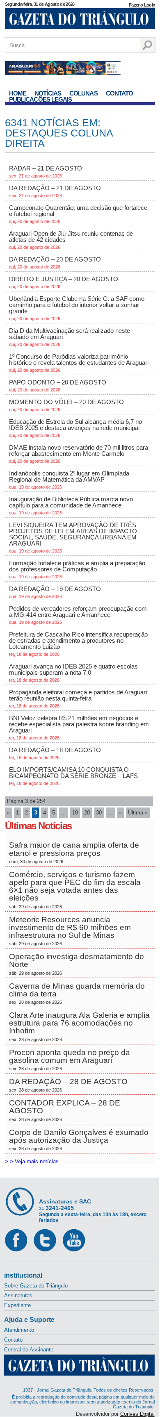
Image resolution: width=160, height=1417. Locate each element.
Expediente (17, 1305)
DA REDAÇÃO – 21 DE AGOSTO (55, 191)
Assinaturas (18, 1295)
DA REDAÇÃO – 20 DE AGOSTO (55, 262)
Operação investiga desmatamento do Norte (76, 963)
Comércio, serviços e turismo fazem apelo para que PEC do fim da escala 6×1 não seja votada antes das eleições (75, 889)
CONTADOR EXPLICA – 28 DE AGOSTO (64, 1110)
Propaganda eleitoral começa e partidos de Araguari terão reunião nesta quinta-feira (78, 698)
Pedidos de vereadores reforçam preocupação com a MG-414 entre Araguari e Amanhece (78, 615)
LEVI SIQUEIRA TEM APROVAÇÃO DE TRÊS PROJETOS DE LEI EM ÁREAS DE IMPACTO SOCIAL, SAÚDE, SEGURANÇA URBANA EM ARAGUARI (73, 537)
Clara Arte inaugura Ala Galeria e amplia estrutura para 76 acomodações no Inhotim (79, 1026)
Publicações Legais (40, 99)
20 (87, 813)
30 (99, 813)
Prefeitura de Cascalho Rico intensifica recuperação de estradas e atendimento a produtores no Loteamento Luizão (78, 644)
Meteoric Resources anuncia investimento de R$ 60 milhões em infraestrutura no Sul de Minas (70, 930)
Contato (119, 93)
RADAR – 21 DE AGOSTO (45, 171)
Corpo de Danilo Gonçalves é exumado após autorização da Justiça (79, 1139)
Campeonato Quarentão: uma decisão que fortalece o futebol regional (78, 214)
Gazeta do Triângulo (80, 20)
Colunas (83, 93)
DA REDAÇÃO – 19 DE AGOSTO (55, 592)
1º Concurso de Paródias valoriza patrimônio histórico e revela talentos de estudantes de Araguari (79, 363)
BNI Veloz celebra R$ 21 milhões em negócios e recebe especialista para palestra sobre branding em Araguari (79, 727)
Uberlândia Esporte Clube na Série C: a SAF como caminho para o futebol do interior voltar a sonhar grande (76, 308)
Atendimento (19, 1330)
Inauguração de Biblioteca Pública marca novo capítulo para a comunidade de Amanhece (71, 505)
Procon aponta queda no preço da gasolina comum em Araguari (69, 1059)
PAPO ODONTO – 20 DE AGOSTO (57, 385)
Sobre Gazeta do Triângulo (36, 1286)
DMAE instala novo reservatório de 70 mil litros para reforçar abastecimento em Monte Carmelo (78, 454)
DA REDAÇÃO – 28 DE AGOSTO (68, 1084)
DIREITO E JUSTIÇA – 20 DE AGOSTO (63, 282)
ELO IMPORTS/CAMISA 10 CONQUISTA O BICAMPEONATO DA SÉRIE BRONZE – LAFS (73, 776)
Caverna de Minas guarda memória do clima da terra (77, 993)
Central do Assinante (28, 1349)
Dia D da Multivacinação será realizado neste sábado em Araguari (69, 337)
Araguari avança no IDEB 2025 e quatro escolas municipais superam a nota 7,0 (73, 672)
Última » (138, 813)
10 (75, 813)
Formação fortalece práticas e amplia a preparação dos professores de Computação (77, 569)
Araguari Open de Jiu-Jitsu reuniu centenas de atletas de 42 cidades (71, 240)
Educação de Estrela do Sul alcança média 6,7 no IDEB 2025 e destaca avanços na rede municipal (75, 428)
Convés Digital (137, 1414)
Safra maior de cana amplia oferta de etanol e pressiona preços (74, 852)
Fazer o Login (142, 4)
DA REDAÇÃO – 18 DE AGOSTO (55, 753)
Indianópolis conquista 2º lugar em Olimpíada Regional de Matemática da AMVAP (69, 479)
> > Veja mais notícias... (34, 1161)
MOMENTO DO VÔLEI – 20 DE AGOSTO (66, 405)
